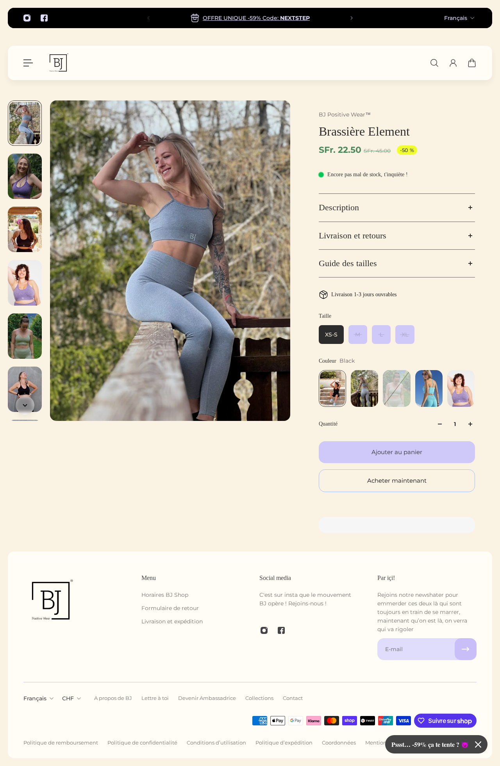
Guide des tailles (348, 263)
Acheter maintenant (397, 480)
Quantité (328, 424)
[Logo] (58, 63)
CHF (68, 698)
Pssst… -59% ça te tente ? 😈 (430, 744)
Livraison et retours (352, 235)
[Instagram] (27, 18)
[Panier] (471, 63)
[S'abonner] (466, 649)
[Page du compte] (453, 63)
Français (455, 17)
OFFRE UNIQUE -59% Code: (256, 17)
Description (339, 207)
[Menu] (28, 63)
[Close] (478, 744)
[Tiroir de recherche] (434, 63)
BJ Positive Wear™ (345, 114)
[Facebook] (44, 18)
